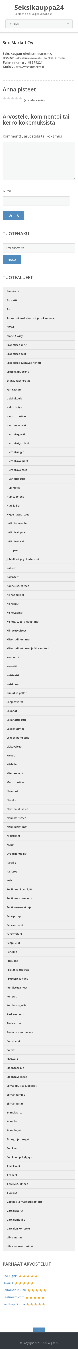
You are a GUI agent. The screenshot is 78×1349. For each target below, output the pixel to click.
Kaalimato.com (13, 1297)
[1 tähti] (4, 98)
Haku (12, 260)
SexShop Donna (14, 1304)
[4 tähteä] (16, 98)
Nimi (7, 190)
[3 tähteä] (12, 98)
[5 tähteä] (20, 98)
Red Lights (10, 1276)
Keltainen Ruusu (14, 1290)
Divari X (8, 1283)
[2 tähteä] (8, 98)
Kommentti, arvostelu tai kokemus (32, 136)
